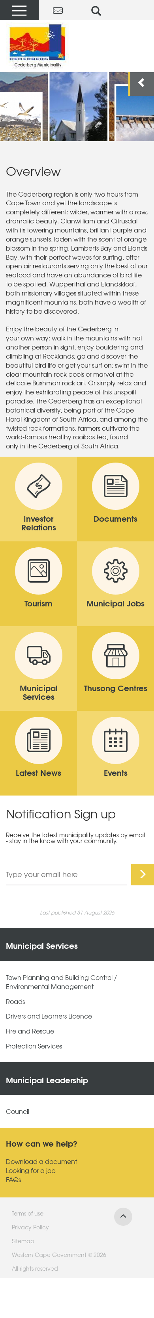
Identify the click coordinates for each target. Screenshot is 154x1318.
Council (17, 1111)
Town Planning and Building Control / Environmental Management (61, 982)
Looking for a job (31, 1170)
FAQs (13, 1179)
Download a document (41, 1161)
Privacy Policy (30, 1227)
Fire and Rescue (30, 1030)
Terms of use (27, 1213)
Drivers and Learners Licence (49, 1016)
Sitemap (23, 1241)
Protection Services (34, 1045)
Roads (15, 1001)
